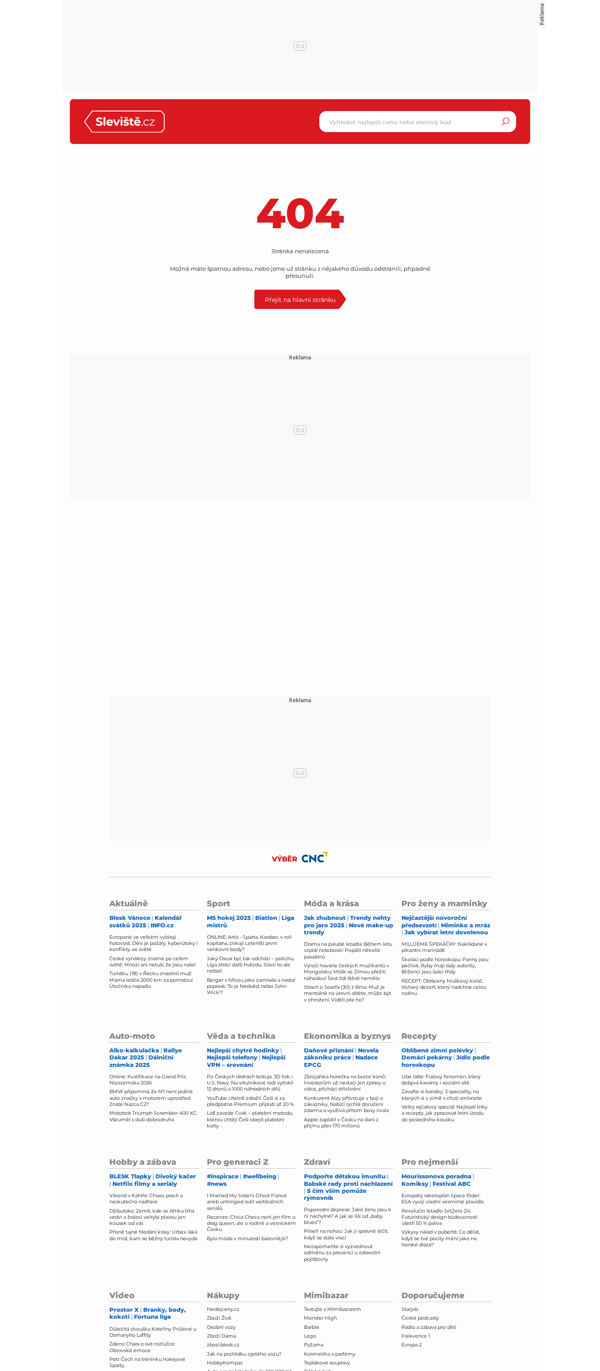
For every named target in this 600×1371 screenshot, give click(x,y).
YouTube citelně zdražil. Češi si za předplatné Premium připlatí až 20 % (250, 1101)
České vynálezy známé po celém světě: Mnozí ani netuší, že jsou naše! (152, 961)
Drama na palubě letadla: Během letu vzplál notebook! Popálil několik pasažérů (348, 950)
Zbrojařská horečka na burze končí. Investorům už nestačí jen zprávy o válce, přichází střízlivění (345, 1082)
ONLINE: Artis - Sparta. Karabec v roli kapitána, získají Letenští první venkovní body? (249, 943)
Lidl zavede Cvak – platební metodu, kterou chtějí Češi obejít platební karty (250, 1119)
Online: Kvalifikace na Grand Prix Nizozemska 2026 (147, 1079)
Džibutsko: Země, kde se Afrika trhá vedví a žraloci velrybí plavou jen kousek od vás (151, 1217)
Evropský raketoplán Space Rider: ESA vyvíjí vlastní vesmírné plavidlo (442, 1198)
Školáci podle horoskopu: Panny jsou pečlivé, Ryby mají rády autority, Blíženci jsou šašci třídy (444, 965)
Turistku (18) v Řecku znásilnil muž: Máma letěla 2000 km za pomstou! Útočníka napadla (151, 979)
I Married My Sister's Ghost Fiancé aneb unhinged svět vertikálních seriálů (247, 1201)
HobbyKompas (224, 1363)
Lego (310, 1336)
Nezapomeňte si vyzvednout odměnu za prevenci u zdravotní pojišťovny (342, 1252)
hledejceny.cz (223, 1309)
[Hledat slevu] (505, 121)
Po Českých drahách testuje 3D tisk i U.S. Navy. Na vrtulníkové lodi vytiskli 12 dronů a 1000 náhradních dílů (250, 1082)
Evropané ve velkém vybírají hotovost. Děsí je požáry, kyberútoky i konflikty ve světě (153, 943)
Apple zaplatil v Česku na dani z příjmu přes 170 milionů (341, 1122)
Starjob (409, 1309)
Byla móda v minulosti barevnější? (247, 1238)
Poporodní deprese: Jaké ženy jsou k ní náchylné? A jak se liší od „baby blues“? (347, 1215)
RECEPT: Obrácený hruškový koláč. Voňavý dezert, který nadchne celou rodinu (443, 987)
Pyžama (313, 1345)
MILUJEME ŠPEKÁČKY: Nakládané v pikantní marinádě (444, 947)
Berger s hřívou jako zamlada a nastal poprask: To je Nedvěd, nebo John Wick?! (251, 986)
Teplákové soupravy (327, 1363)
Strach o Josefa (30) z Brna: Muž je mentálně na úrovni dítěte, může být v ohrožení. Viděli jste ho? (347, 993)
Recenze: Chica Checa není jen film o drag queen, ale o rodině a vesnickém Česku (251, 1223)
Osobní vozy (221, 1327)
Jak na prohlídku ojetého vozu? (244, 1354)
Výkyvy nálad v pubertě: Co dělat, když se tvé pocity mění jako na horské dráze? (440, 1238)
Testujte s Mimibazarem (332, 1309)
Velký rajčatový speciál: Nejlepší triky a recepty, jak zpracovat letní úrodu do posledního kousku (444, 1113)
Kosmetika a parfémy (329, 1354)
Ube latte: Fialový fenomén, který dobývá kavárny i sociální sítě (441, 1079)
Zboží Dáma (221, 1336)
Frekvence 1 (415, 1336)
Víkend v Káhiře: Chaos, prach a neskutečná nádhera (146, 1198)
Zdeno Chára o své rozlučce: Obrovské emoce (142, 1347)
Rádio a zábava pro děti (428, 1327)
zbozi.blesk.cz (223, 1345)
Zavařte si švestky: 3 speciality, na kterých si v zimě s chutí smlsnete (441, 1094)
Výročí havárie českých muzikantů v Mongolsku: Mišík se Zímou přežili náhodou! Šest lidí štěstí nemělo (346, 971)
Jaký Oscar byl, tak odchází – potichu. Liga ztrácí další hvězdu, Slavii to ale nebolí (250, 964)
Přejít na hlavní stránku (300, 299)
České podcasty (420, 1318)
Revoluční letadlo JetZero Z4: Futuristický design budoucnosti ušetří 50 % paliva (439, 1217)
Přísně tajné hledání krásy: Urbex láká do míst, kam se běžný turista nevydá (153, 1235)
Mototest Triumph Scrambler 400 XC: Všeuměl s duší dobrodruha (153, 1116)
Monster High (320, 1318)
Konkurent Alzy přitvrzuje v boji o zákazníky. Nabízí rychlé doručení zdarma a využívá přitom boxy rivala (346, 1104)
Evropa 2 (411, 1345)
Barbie (311, 1327)
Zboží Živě (219, 1318)
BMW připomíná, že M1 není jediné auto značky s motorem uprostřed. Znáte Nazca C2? (151, 1097)
